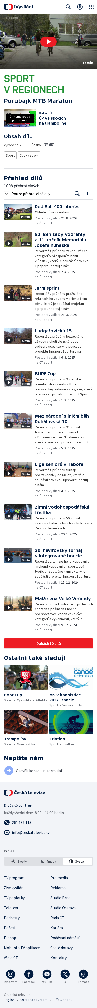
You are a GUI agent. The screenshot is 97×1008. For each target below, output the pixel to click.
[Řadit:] (89, 193)
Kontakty (58, 957)
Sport (10, 155)
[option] (19, 861)
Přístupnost (63, 999)
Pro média (59, 877)
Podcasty (12, 917)
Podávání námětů (65, 937)
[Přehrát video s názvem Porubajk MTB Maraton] (48, 42)
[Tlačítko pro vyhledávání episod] (77, 193)
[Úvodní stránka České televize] (25, 793)
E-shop (10, 937)
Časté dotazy (61, 947)
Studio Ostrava (63, 907)
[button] (48, 41)
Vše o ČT (11, 957)
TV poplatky (14, 897)
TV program (14, 877)
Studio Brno (60, 897)
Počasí (9, 927)
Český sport (29, 155)
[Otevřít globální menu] (91, 7)
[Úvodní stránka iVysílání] (18, 7)
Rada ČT (57, 917)
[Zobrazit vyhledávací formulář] (68, 7)
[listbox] (48, 861)
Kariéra (56, 927)
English (9, 999)
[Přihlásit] (80, 7)
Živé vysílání (14, 887)
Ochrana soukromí (34, 999)
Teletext (11, 907)
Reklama (58, 887)
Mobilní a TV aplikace (22, 947)
